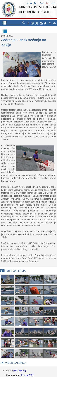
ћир (41, 3)
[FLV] (16, 370)
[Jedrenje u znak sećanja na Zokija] (7, 279)
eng (53, 3)
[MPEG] (22, 370)
